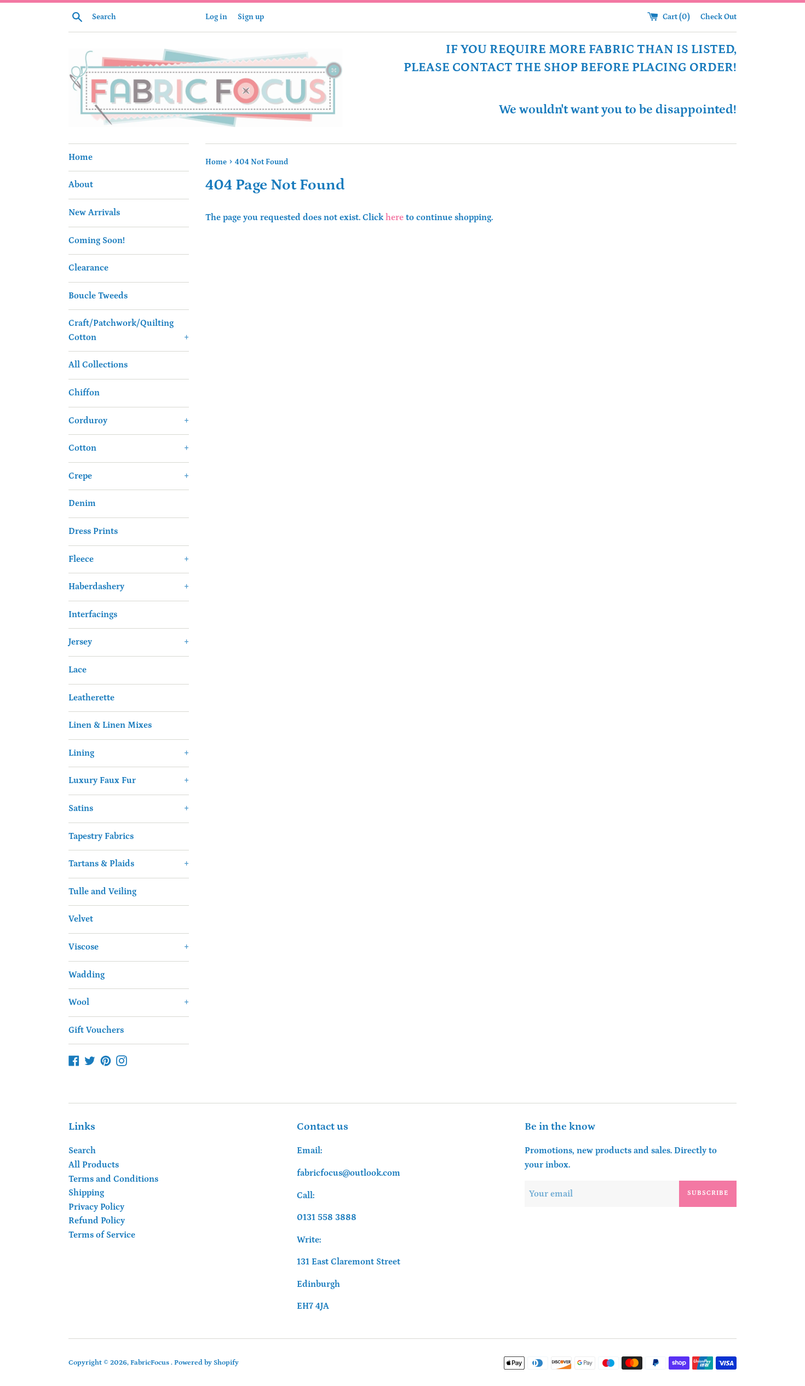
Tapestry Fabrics (101, 836)
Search (82, 1150)
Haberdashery (128, 586)
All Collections (98, 365)
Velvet (80, 919)
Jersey (128, 642)
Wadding (86, 975)
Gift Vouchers (96, 1030)
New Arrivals (94, 212)
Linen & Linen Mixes (110, 725)
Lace (77, 670)
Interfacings (92, 614)
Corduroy (128, 420)
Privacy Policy (96, 1207)
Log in (216, 17)
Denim (82, 503)
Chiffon (84, 393)
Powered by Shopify (206, 1362)
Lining (128, 753)
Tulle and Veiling (102, 891)
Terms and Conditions (113, 1179)
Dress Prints (93, 531)
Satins (128, 808)
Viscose (128, 947)
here (395, 217)
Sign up (251, 17)
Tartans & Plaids (128, 864)
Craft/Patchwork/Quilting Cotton (128, 330)
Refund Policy (96, 1221)
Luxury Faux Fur (128, 780)
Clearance (88, 268)
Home (80, 157)
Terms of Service (101, 1235)
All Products (93, 1165)
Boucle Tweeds (98, 296)
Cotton (128, 448)
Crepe (128, 476)
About (80, 184)
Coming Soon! (96, 240)
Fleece (128, 559)
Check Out (718, 17)
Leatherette (91, 698)
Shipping (86, 1193)
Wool (128, 1002)
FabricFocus (150, 1362)
